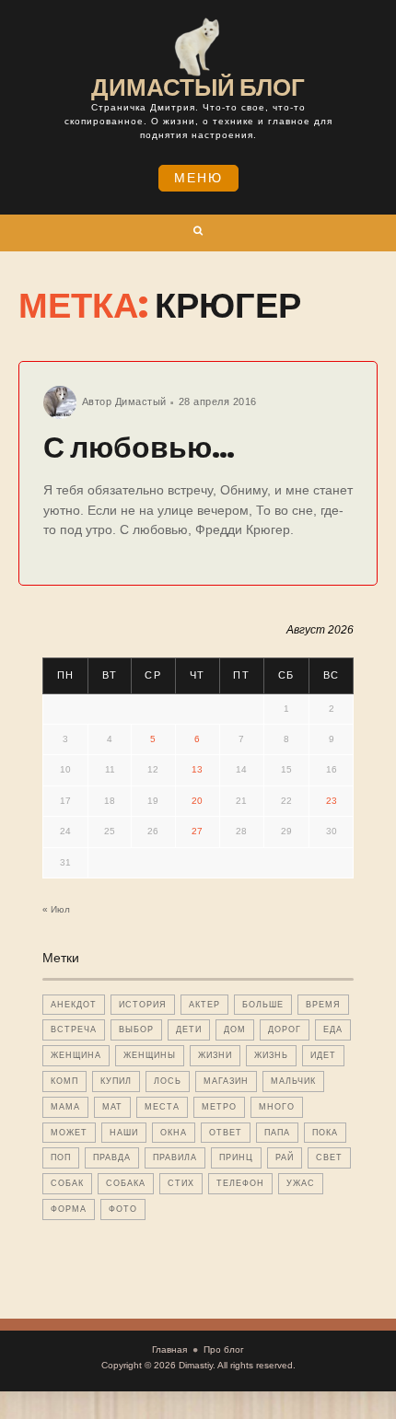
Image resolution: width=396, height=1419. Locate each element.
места (162, 1106)
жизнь (271, 1055)
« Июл (56, 909)
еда (333, 1029)
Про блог (224, 1349)
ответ (225, 1132)
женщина (76, 1055)
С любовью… (139, 447)
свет (329, 1157)
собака (126, 1183)
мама (65, 1106)
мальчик (293, 1081)
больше (263, 1004)
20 (197, 801)
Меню (198, 177)
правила (175, 1157)
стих (181, 1183)
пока (325, 1132)
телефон (240, 1183)
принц (236, 1157)
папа (277, 1132)
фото (123, 1209)
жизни (215, 1055)
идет (323, 1055)
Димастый (141, 401)
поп (61, 1157)
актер (204, 1004)
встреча (74, 1029)
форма (69, 1209)
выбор (136, 1029)
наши (124, 1132)
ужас (300, 1183)
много (277, 1106)
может (69, 1132)
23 (331, 801)
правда (112, 1157)
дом (235, 1029)
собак (67, 1183)
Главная (169, 1349)
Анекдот (74, 1004)
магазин (226, 1081)
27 (197, 831)
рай (284, 1157)
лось (167, 1081)
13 (197, 769)
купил (116, 1081)
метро (219, 1106)
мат (112, 1106)
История (143, 1004)
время (323, 1004)
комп (64, 1081)
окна (173, 1132)
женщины (149, 1055)
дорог (284, 1029)
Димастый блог (198, 87)
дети (189, 1029)
